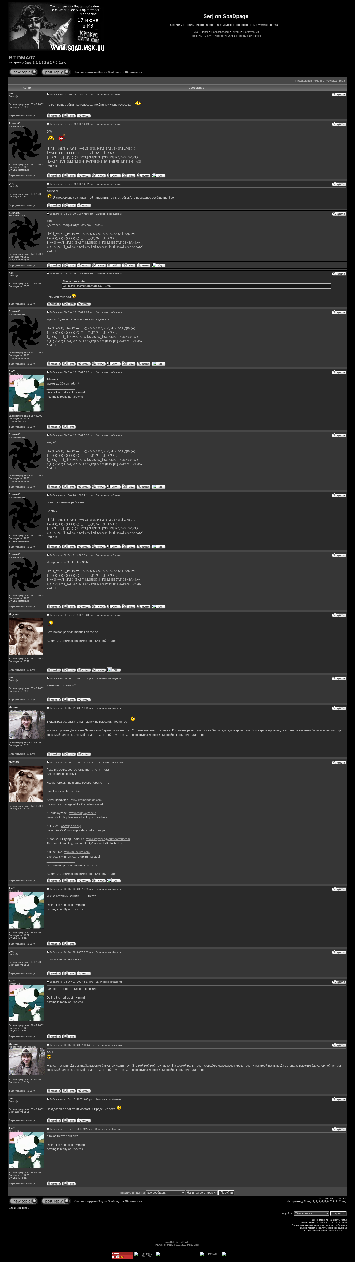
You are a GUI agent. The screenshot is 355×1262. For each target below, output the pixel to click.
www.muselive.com (77, 852)
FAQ (195, 31)
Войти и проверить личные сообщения (228, 35)
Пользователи (220, 31)
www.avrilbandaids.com (86, 800)
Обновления (133, 72)
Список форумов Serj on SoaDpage (97, 72)
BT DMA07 (22, 58)
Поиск (204, 31)
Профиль (196, 35)
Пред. (28, 62)
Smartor (185, 1242)
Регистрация (251, 31)
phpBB (170, 1244)
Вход (258, 35)
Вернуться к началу (22, 115)
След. (62, 62)
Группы (236, 31)
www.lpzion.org (71, 826)
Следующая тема (334, 80)
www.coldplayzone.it (82, 813)
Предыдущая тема (307, 80)
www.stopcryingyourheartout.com (108, 839)
